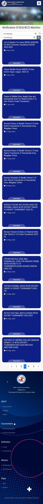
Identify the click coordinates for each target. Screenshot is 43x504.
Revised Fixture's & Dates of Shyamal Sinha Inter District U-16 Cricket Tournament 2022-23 (21, 234)
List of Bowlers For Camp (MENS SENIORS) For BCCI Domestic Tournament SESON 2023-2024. (21, 44)
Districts (26, 23)
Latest (5, 447)
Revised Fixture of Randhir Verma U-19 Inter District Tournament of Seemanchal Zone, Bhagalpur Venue (21, 126)
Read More (16, 63)
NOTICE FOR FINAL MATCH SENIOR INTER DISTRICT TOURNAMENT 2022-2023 (21, 314)
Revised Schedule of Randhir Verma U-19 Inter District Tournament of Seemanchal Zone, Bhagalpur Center (20, 180)
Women (5, 487)
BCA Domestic (7, 465)
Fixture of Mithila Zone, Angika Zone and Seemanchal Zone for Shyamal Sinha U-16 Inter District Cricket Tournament (20, 98)
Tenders (4, 414)
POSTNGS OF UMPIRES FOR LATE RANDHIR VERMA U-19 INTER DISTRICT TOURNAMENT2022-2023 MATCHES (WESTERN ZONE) (21, 344)
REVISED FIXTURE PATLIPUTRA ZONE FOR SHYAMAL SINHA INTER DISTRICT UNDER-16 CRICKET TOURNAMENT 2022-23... (21, 207)
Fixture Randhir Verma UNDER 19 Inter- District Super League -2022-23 (19, 70)
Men (4, 483)
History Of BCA (7, 407)
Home (18, 23)
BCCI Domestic (7, 469)
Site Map (5, 410)
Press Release (7, 451)
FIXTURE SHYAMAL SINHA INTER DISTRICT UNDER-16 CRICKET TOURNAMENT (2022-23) (21, 288)
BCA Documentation (9, 429)
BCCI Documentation (9, 433)
